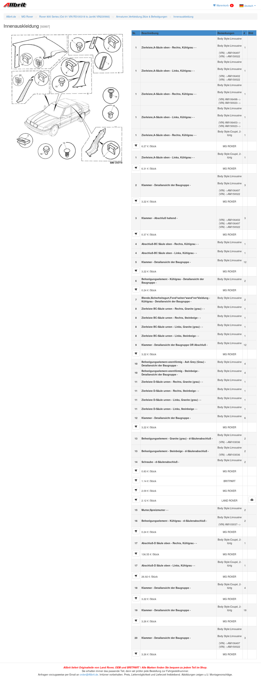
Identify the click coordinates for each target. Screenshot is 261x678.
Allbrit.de (11, 16)
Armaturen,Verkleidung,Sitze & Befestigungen (141, 16)
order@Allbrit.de (89, 674)
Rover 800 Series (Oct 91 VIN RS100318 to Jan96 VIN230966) (74, 16)
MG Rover (27, 16)
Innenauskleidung (183, 16)
